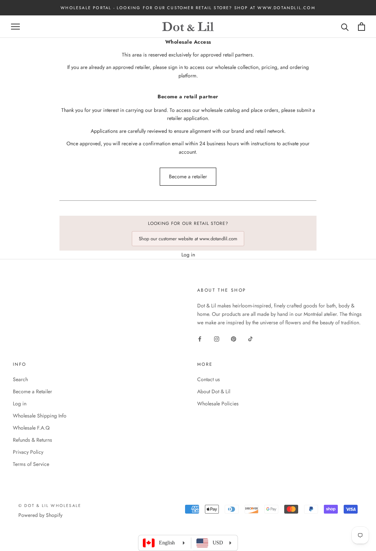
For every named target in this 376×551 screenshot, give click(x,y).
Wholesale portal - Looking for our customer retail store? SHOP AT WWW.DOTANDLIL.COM (188, 8)
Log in (188, 254)
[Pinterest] (233, 338)
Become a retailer (188, 176)
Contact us (208, 379)
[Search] (345, 26)
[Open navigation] (15, 26)
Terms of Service (31, 464)
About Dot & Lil (213, 391)
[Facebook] (199, 338)
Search (20, 379)
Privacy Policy (28, 452)
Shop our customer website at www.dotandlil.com (188, 238)
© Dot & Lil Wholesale (49, 505)
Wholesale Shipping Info (39, 415)
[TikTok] (250, 338)
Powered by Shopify (40, 515)
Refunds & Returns (32, 440)
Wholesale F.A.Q (31, 427)
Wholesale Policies (218, 403)
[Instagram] (216, 338)
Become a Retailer (32, 391)
